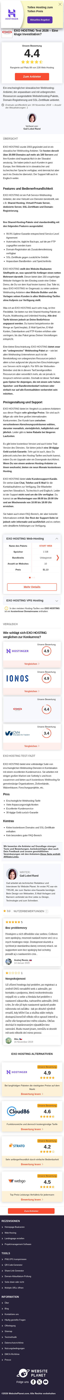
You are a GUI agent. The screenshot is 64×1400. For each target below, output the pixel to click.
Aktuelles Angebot (40, 19)
